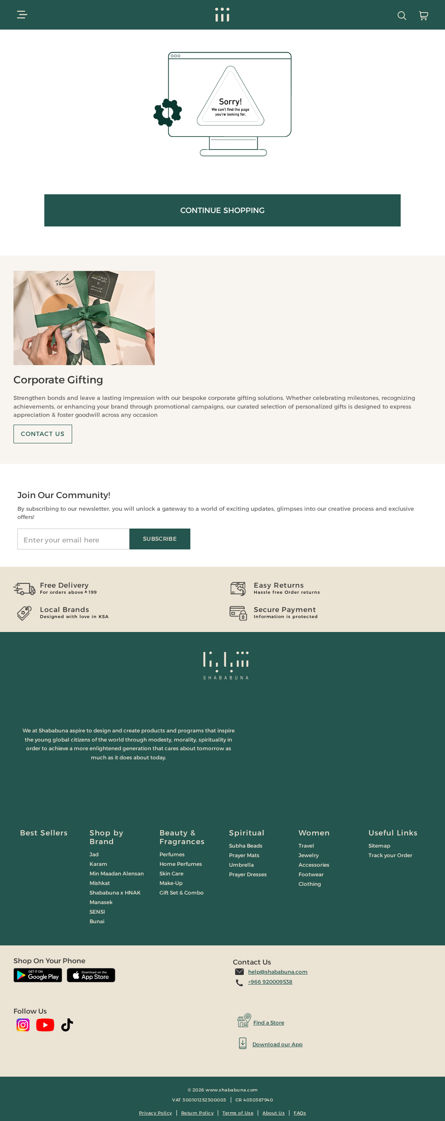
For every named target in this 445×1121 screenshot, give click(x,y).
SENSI (97, 911)
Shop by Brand (106, 837)
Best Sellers (44, 832)
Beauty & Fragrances (182, 837)
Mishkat (100, 883)
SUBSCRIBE (160, 538)
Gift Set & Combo (181, 892)
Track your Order (390, 855)
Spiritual (247, 832)
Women (314, 832)
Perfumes (172, 854)
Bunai (97, 921)
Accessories (314, 865)
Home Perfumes (180, 864)
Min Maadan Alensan (117, 873)
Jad (94, 854)
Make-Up (171, 883)
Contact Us (43, 434)
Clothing (310, 884)
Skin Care (171, 873)
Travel (306, 845)
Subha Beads (245, 845)
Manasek (101, 902)
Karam (98, 864)
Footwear (311, 874)
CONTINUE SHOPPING (222, 210)
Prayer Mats (244, 855)
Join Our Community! (63, 495)
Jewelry (309, 855)
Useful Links (393, 832)
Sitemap (379, 845)
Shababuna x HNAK (115, 892)
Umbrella (241, 865)
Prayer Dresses (248, 874)
